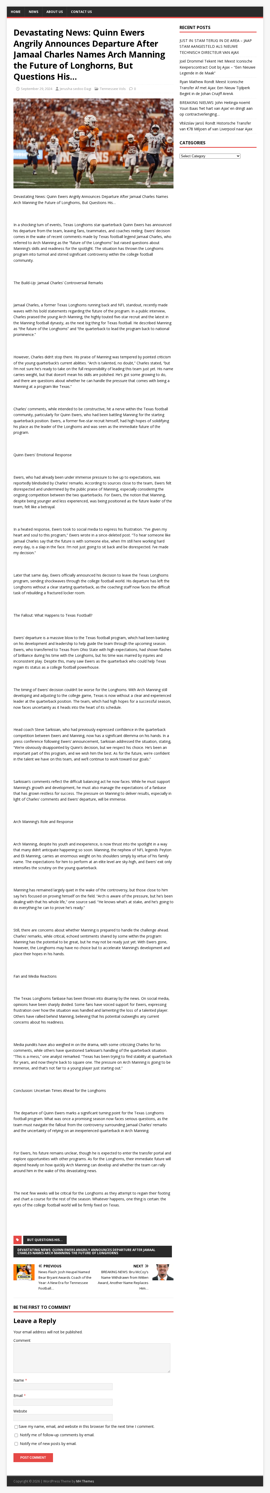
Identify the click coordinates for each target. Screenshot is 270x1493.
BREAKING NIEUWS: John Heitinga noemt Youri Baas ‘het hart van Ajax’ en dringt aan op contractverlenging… (216, 108)
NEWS (33, 11)
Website (20, 1411)
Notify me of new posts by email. (48, 1443)
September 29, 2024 (36, 88)
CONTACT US (81, 11)
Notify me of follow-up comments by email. (57, 1434)
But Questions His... (45, 1240)
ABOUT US (54, 11)
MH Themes (85, 1481)
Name (19, 1380)
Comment (22, 1340)
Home (16, 11)
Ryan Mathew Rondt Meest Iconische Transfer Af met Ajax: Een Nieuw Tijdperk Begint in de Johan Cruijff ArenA (215, 87)
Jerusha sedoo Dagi (75, 88)
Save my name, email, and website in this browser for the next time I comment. (87, 1426)
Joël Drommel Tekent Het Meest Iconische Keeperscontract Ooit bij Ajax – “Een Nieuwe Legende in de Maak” (217, 67)
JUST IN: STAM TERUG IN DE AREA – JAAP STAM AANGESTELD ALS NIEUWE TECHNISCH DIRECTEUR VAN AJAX (216, 46)
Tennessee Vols (113, 88)
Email (18, 1395)
